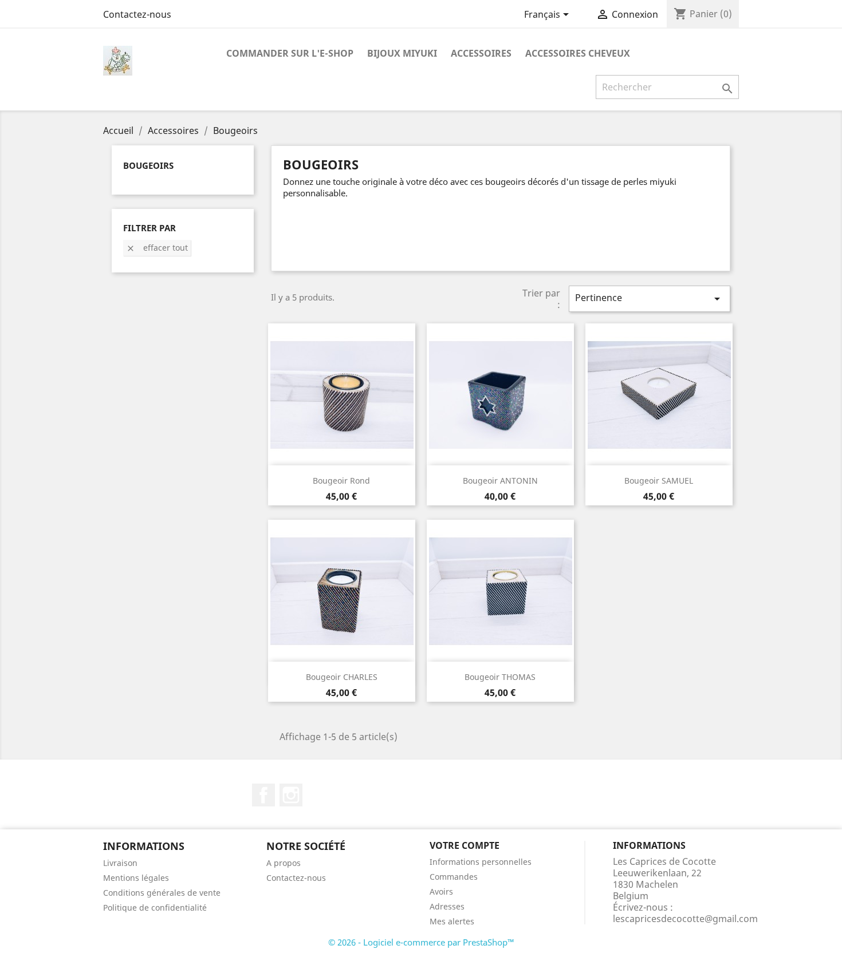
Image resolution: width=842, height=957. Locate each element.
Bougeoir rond (341, 480)
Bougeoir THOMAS (500, 676)
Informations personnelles (481, 861)
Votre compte (464, 845)
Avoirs (441, 891)
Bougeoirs (148, 165)
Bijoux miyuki (402, 53)
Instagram (291, 795)
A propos (283, 862)
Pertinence (649, 298)
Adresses (447, 906)
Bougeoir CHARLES (341, 676)
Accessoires (481, 53)
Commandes (454, 876)
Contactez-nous (137, 14)
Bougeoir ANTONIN (500, 480)
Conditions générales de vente (162, 892)
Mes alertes (452, 921)
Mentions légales (136, 877)
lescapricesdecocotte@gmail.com (685, 918)
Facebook (263, 795)
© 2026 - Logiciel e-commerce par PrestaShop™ (421, 942)
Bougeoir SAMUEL (658, 480)
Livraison (120, 862)
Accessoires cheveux (577, 53)
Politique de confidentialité (155, 907)
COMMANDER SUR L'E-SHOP (289, 53)
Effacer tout (157, 247)
